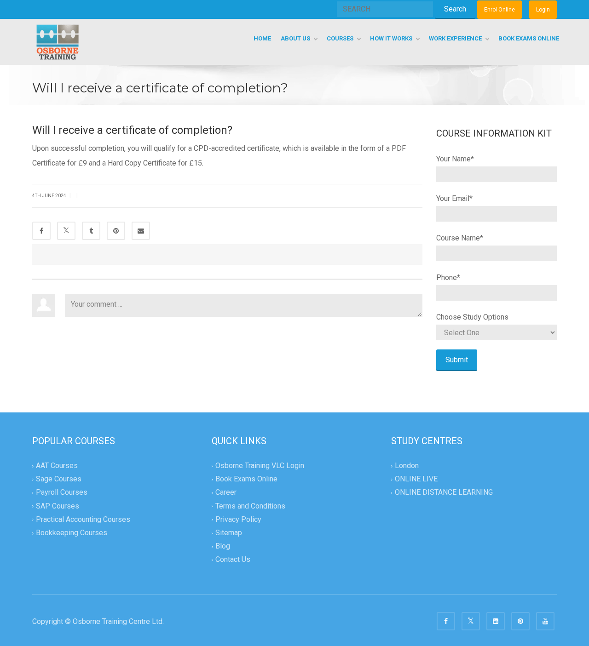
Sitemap (228, 532)
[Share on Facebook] (41, 231)
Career (226, 492)
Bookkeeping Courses (71, 532)
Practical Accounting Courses (83, 519)
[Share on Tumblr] (91, 231)
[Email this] (141, 231)
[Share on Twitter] (66, 231)
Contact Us (232, 559)
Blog (222, 546)
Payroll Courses (61, 492)
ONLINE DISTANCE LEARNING (444, 492)
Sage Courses (58, 479)
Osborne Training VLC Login (259, 465)
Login (543, 9)
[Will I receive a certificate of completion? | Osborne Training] (57, 41)
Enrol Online (499, 9)
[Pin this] (116, 231)
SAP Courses (57, 506)
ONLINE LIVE (416, 479)
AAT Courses (57, 465)
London (407, 465)
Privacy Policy (238, 519)
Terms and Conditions (250, 506)
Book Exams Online (246, 479)
